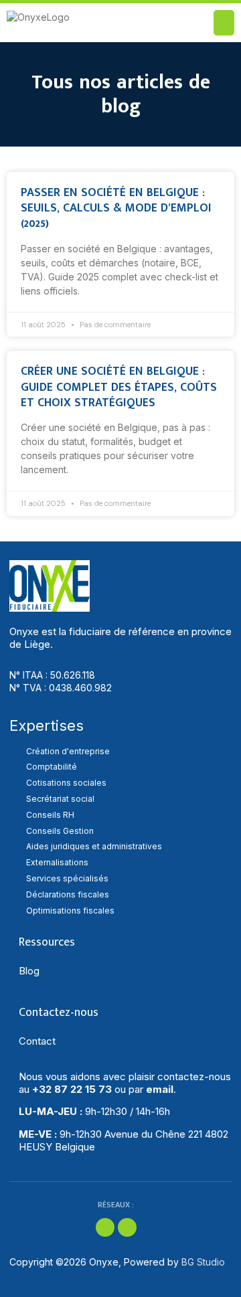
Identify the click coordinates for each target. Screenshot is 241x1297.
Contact (37, 1041)
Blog (29, 970)
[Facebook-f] (105, 1227)
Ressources (47, 942)
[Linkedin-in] (127, 1227)
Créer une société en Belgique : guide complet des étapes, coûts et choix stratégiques (119, 387)
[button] (224, 22)
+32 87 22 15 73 (72, 1089)
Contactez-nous (58, 1013)
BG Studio (203, 1262)
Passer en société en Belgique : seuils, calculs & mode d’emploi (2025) (116, 208)
